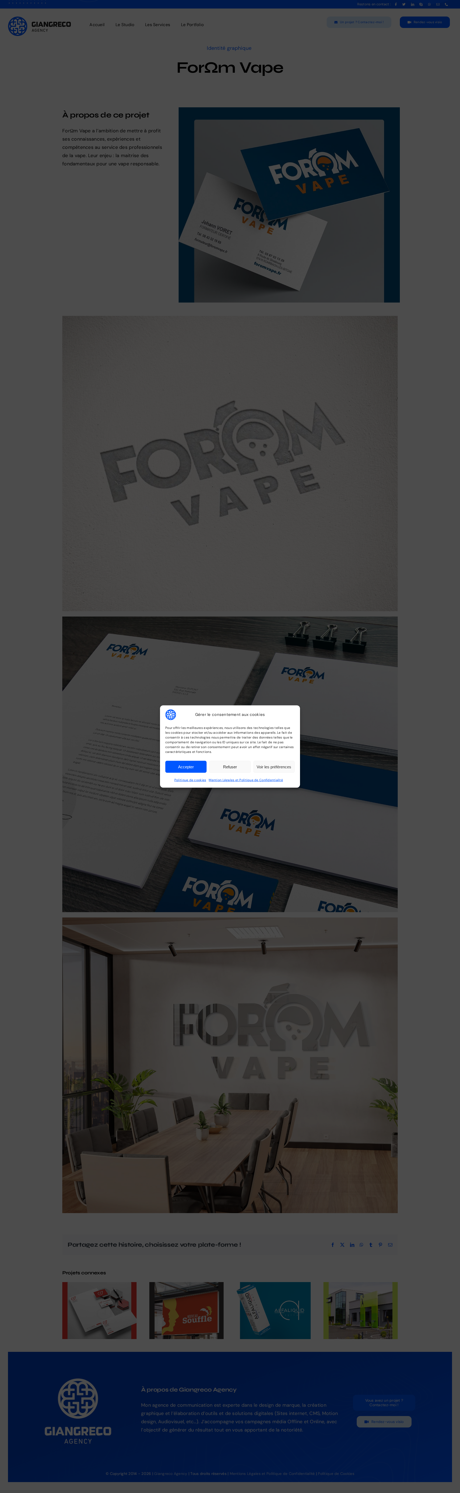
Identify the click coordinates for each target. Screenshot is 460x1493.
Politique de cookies (190, 780)
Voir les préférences (274, 766)
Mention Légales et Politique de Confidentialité (246, 780)
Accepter (186, 766)
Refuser (230, 766)
